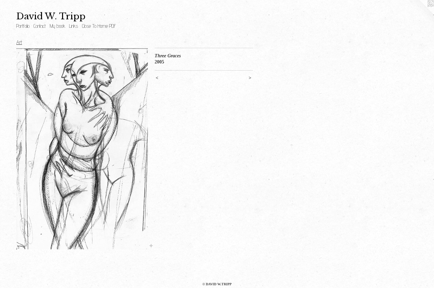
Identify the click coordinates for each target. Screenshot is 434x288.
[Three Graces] (82, 148)
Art (19, 42)
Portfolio (22, 26)
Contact (40, 26)
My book (57, 26)
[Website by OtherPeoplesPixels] (420, 13)
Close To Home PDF (99, 26)
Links (73, 26)
